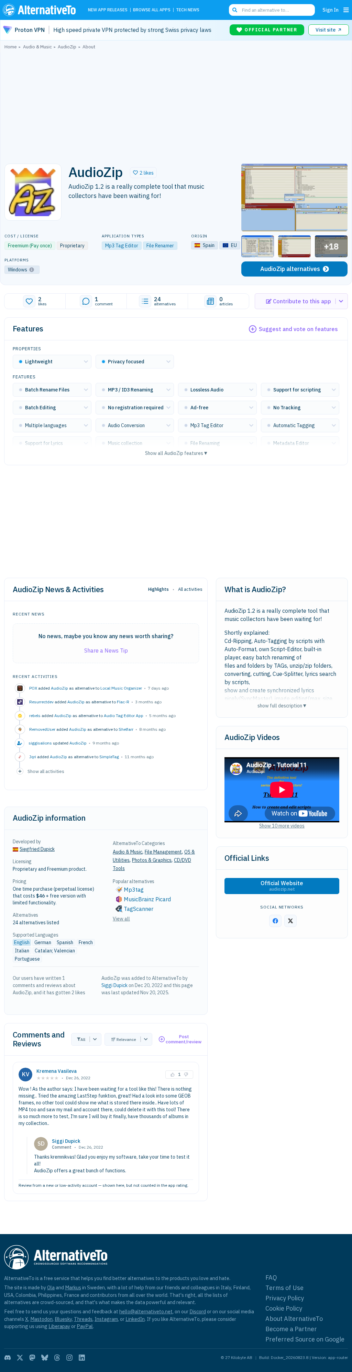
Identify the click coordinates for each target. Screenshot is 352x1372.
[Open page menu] (346, 10)
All (82, 1039)
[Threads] (57, 1357)
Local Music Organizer (121, 688)
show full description (281, 705)
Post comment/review (183, 1039)
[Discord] (7, 1357)
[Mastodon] (32, 1357)
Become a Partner (291, 1329)
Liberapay (59, 1326)
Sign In (330, 10)
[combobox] (272, 10)
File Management (163, 852)
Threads (83, 1319)
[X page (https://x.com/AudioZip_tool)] (290, 921)
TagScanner (138, 908)
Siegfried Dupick (37, 849)
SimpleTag (109, 756)
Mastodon (41, 1319)
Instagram (106, 1319)
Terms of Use (284, 1288)
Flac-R (123, 701)
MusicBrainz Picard (147, 899)
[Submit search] (234, 10)
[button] (143, 172)
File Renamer (160, 246)
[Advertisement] (176, 105)
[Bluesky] (44, 1357)
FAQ (271, 1277)
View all (121, 919)
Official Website (282, 886)
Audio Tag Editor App (123, 715)
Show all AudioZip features (176, 453)
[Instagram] (69, 1357)
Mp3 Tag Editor (121, 246)
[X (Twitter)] (19, 1357)
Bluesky (63, 1319)
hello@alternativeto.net (146, 1311)
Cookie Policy (283, 1308)
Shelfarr (126, 729)
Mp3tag (134, 889)
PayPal (85, 1326)
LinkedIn (135, 1319)
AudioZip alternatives (290, 269)
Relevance (126, 1039)
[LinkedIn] (81, 1357)
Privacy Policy (284, 1298)
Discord (197, 1311)
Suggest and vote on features (298, 329)
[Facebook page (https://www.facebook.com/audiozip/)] (275, 921)
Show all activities (46, 771)
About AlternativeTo (294, 1319)
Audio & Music (127, 852)
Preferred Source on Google (304, 1339)
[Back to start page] (41, 10)
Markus (73, 1287)
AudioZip (59, 688)
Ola (51, 1287)
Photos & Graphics (152, 860)
